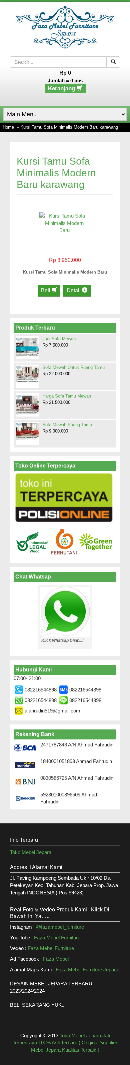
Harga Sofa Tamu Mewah (66, 396)
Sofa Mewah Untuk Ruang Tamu (73, 367)
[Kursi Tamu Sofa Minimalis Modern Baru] (64, 222)
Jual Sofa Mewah (59, 338)
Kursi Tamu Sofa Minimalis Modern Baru (65, 272)
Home (8, 127)
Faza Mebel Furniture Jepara (87, 969)
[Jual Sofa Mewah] (27, 347)
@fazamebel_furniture (60, 927)
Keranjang (62, 88)
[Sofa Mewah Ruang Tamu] (27, 431)
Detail (74, 290)
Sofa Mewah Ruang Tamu (67, 424)
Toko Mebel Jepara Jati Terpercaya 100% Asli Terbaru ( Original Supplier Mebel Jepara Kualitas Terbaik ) (65, 1043)
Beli (46, 290)
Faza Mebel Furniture (57, 937)
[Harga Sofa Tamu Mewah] (27, 404)
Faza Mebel (56, 959)
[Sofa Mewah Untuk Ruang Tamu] (27, 374)
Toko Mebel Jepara (30, 852)
